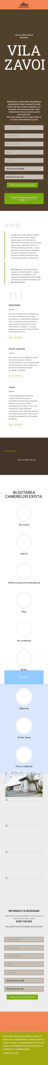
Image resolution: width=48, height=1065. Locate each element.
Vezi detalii (16, 337)
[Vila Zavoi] (24, 4)
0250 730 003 (24, 921)
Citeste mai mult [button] (10, 1053)
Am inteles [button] (24, 1060)
